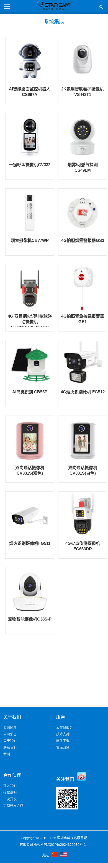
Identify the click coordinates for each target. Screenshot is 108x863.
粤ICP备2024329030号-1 (67, 845)
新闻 (6, 754)
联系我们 (10, 748)
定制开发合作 (13, 806)
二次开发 (10, 799)
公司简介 (10, 728)
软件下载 (63, 741)
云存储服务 (64, 728)
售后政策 (63, 748)
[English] (63, 855)
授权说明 (10, 792)
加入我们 (10, 786)
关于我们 (10, 741)
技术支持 (63, 734)
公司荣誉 (10, 734)
